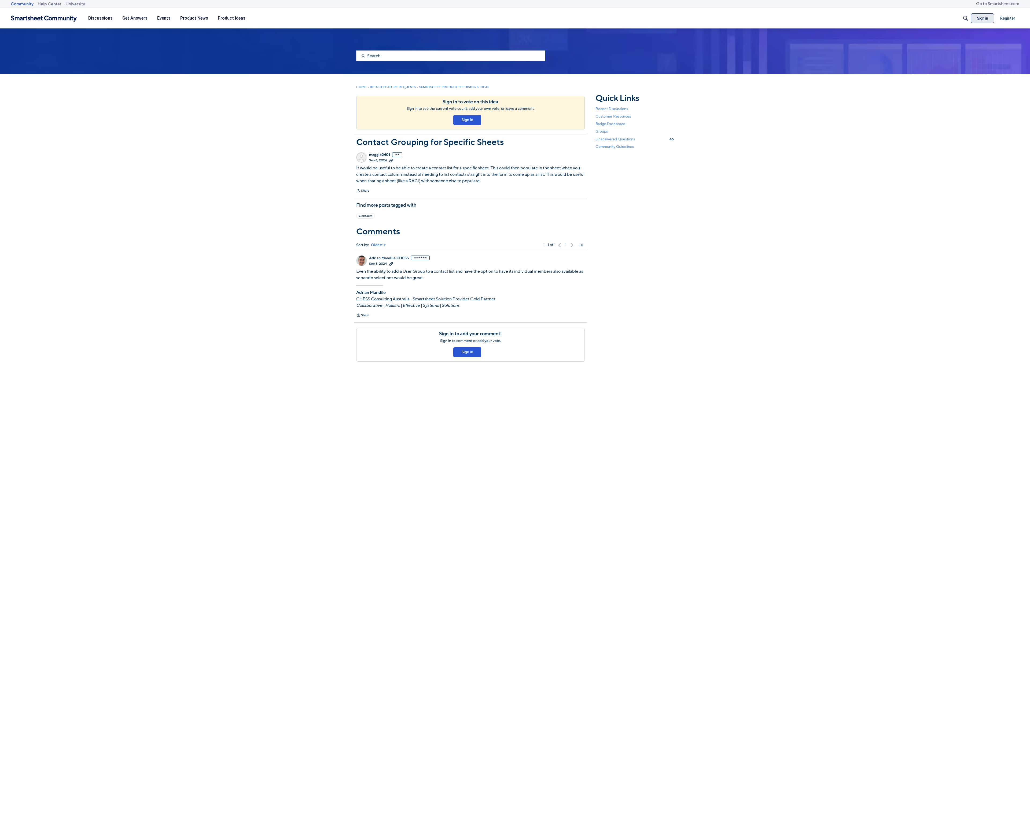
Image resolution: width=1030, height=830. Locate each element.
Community (22, 4)
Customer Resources (613, 116)
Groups (601, 131)
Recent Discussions (611, 108)
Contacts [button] (365, 216)
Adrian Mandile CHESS (389, 258)
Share (362, 191)
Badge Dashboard (610, 123)
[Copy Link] (391, 160)
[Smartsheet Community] (44, 18)
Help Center (49, 4)
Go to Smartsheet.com (997, 4)
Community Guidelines (614, 146)
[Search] (965, 18)
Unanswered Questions (634, 139)
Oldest (377, 245)
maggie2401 (379, 154)
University (75, 4)
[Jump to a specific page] (580, 245)
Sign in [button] (467, 119)
